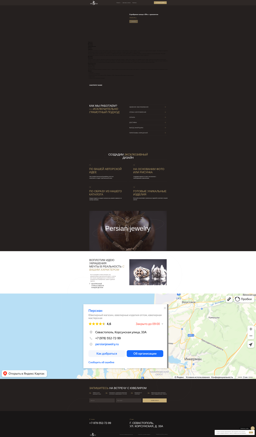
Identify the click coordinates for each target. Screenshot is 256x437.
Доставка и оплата (127, 2)
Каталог (118, 2)
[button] (160, 2)
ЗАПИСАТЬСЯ (155, 400)
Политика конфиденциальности (126, 434)
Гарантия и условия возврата (144, 434)
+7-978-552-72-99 (100, 423)
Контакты (134, 2)
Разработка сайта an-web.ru (162, 434)
